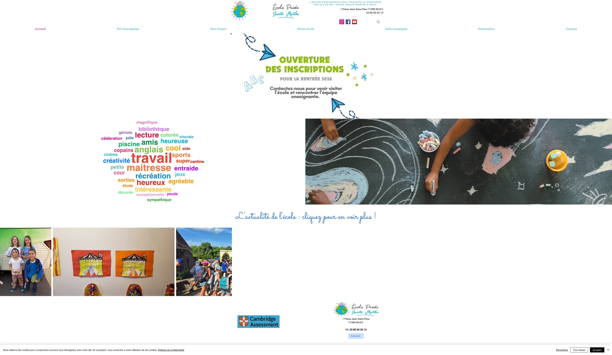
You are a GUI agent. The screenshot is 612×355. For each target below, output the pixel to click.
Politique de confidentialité (171, 349)
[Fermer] (608, 349)
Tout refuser (579, 349)
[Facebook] (348, 21)
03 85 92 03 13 (374, 12)
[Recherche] (378, 21)
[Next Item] (606, 262)
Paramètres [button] (562, 349)
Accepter (597, 349)
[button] (218, 29)
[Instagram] (341, 21)
